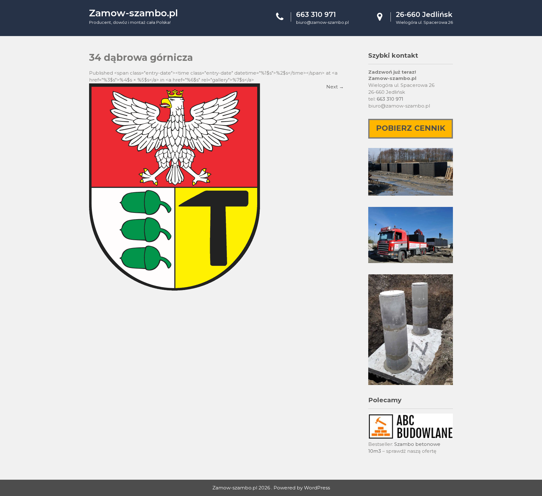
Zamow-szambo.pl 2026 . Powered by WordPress (271, 488)
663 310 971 (390, 99)
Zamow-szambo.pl (133, 13)
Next (335, 87)
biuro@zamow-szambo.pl (322, 22)
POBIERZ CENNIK (410, 128)
